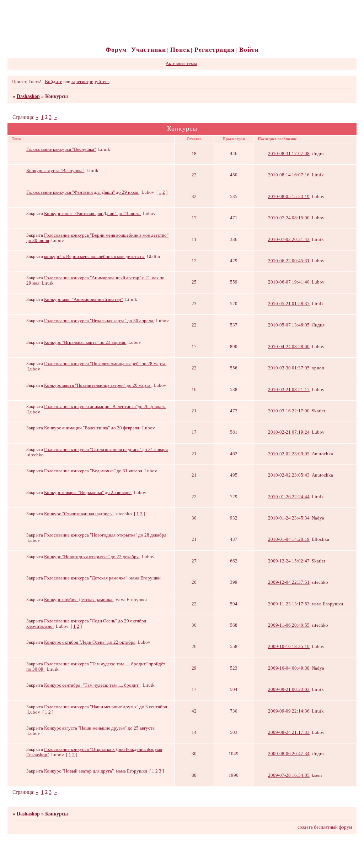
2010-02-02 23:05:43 (289, 475)
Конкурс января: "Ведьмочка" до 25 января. (88, 492)
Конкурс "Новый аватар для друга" (79, 771)
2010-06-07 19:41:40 (289, 282)
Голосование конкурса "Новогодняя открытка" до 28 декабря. (105, 535)
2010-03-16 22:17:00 (289, 410)
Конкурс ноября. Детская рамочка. (78, 599)
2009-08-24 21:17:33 (289, 732)
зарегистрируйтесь (90, 81)
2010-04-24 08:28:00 (289, 346)
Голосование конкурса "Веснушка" (61, 149)
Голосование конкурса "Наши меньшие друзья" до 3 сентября (105, 706)
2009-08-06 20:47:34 (289, 753)
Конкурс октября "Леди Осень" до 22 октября (89, 642)
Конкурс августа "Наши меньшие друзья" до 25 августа (99, 728)
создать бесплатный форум (325, 827)
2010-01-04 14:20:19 (289, 539)
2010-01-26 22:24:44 (289, 496)
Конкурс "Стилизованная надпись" (78, 513)
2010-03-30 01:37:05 (289, 368)
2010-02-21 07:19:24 (289, 432)
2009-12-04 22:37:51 (289, 582)
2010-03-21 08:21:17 (289, 389)
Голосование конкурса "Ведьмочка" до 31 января (93, 470)
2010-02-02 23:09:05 (289, 453)
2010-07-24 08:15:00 (289, 217)
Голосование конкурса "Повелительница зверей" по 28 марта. (105, 363)
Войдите (53, 81)
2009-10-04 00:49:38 (289, 668)
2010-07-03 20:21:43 (289, 239)
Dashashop (28, 96)
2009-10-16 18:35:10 (289, 646)
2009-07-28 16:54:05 (289, 775)
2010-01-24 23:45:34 (289, 518)
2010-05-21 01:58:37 (289, 303)
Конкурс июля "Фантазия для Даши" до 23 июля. (92, 213)
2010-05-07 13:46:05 (289, 325)
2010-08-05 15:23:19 (289, 196)
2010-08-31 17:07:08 (289, 153)
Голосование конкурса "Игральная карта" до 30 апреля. (99, 320)
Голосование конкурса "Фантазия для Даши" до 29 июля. (82, 192)
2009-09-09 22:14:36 (289, 711)
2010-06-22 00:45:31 (289, 260)
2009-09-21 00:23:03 (289, 689)
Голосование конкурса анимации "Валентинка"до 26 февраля (105, 406)
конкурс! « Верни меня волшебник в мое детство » (94, 256)
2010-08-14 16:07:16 (289, 174)
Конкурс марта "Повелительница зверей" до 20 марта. (97, 385)
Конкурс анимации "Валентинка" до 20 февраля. (92, 427)
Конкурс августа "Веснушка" (55, 170)
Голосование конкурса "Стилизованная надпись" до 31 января (106, 449)
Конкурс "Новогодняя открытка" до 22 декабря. (92, 556)
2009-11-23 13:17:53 (289, 603)
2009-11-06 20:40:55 (289, 625)
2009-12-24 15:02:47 (289, 561)
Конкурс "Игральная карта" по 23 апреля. (85, 342)
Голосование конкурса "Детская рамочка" (85, 578)
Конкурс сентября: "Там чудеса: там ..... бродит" (92, 685)
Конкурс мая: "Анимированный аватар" (83, 299)
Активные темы (181, 63)
